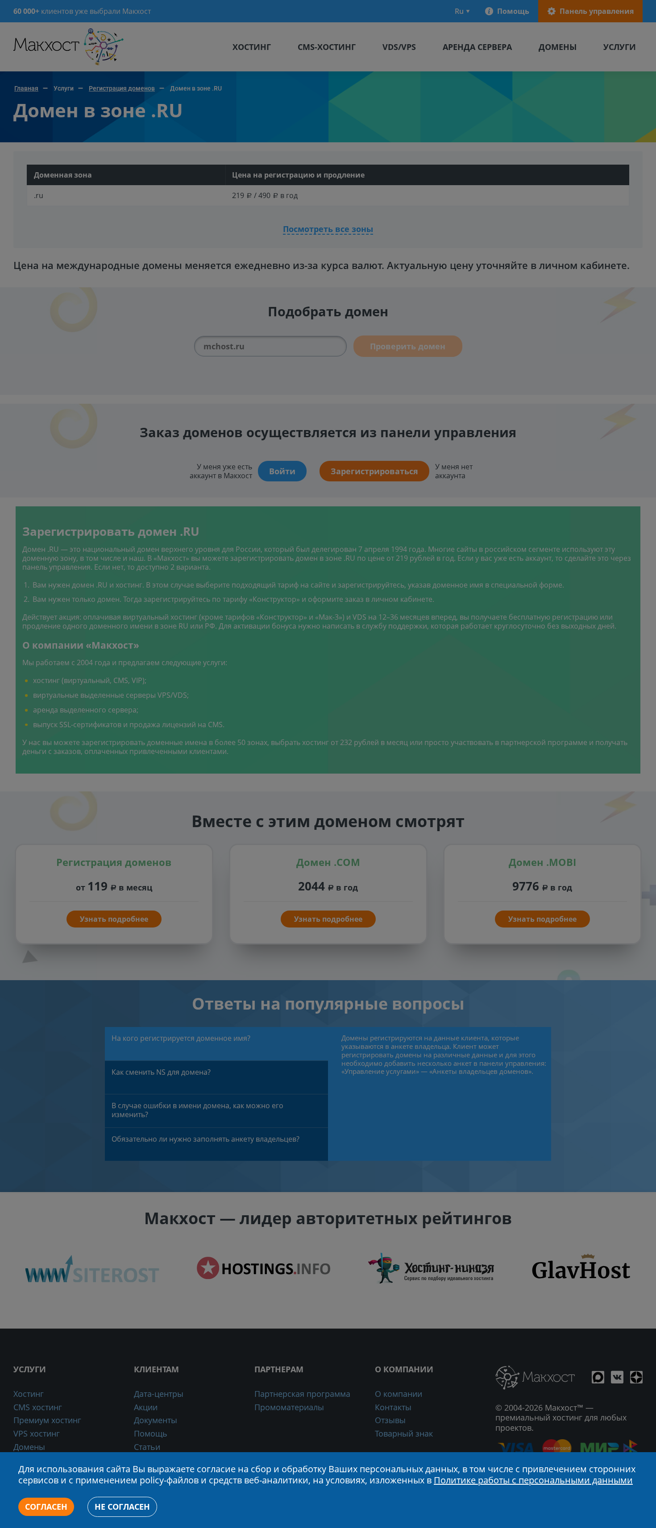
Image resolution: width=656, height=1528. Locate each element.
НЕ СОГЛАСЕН (122, 1506)
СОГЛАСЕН (46, 1506)
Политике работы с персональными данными (533, 1480)
